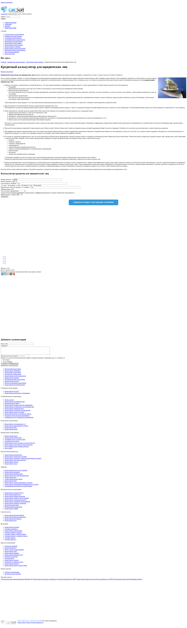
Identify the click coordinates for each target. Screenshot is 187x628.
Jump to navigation (6, 2)
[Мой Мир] (11, 274)
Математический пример (10, 356)
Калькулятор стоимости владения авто (17, 410)
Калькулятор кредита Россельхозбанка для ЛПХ (97, 579)
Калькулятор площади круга (14, 493)
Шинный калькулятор (12, 403)
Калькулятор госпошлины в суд (15, 424)
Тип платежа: (5, 191)
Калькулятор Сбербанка (13, 370)
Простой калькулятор (12, 505)
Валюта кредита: (6, 181)
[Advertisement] (29, 230)
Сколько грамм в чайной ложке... (16, 534)
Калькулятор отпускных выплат (15, 460)
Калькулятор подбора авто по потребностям (19, 407)
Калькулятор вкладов (12, 381)
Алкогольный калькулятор (13, 479)
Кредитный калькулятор (13, 369)
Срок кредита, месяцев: (9, 183)
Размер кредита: (7, 179)
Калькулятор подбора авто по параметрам (18, 405)
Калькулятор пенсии (11, 462)
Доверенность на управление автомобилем (19, 417)
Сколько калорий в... (11, 529)
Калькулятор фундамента (13, 519)
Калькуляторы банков (12, 378)
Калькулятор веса (10, 477)
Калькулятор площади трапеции (15, 503)
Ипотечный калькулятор (13, 372)
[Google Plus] (13, 274)
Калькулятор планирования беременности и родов (21, 484)
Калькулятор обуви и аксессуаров (16, 565)
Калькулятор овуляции (12, 472)
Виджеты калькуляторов (13, 574)
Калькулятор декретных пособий (16, 456)
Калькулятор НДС (11, 427)
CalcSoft (38, 621)
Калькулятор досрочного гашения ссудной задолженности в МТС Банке (57, 579)
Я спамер (6, 360)
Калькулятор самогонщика (13, 530)
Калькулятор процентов (13, 494)
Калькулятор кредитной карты (15, 385)
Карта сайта (22, 622)
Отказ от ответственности (34, 622)
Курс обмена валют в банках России (17, 446)
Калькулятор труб (10, 520)
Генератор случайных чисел (14, 562)
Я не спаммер (7, 362)
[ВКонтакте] (2, 274)
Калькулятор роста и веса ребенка (16, 470)
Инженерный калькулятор (13, 507)
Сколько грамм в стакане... (13, 532)
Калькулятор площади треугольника (17, 498)
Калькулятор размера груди (14, 555)
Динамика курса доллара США (15, 439)
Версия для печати (7, 71)
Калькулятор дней (11, 551)
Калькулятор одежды (12, 560)
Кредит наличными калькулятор (15, 383)
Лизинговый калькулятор (13, 437)
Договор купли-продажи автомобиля (17, 415)
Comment (4, 346)
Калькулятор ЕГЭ (10, 548)
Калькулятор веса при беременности (17, 475)
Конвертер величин (11, 556)
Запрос (3, 16)
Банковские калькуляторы (16, 62)
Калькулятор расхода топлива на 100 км (18, 414)
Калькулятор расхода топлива (14, 412)
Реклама (7, 26)
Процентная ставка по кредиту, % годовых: (16, 187)
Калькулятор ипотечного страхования (17, 393)
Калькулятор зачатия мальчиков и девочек (19, 482)
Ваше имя (4, 344)
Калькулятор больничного (13, 455)
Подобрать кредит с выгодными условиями (93, 202)
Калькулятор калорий (12, 527)
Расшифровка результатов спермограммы (18, 486)
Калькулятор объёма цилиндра (15, 496)
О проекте (8, 24)
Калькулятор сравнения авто (14, 408)
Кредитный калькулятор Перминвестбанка (127, 579)
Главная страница (10, 22)
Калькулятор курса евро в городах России (19, 445)
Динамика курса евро (12, 441)
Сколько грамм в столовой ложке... (16, 536)
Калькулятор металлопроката (14, 515)
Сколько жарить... (10, 539)
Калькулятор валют (11, 436)
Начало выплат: (6, 194)
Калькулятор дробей (11, 508)
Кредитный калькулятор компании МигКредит (16, 579)
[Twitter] (5, 274)
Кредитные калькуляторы (34, 62)
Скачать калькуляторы (12, 572)
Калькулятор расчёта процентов (15, 376)
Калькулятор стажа (11, 463)
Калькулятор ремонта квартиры (15, 517)
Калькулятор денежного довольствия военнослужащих (23, 458)
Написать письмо (10, 28)
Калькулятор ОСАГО (12, 391)
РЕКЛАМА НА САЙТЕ (26, 621)
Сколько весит (9, 558)
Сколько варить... (10, 538)
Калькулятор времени (12, 553)
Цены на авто (9, 400)
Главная (3, 62)
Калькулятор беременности (14, 474)
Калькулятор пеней (11, 429)
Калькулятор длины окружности (15, 500)
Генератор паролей (11, 546)
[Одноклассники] (8, 274)
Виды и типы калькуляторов (14, 549)
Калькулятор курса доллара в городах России (20, 443)
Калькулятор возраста (12, 564)
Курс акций (8, 448)
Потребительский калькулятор (15, 379)
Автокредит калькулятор (13, 374)
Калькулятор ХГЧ (10, 481)
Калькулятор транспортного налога (16, 426)
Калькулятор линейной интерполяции (17, 501)
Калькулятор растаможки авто (15, 401)
